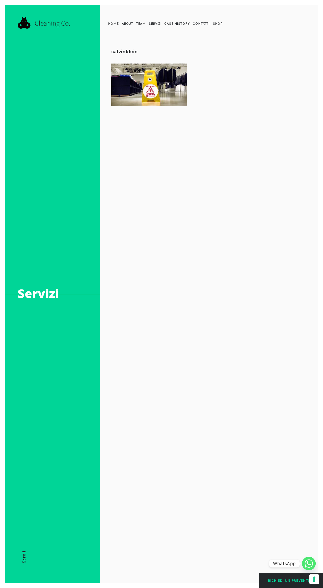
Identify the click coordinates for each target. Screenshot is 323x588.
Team (141, 23)
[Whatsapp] (309, 563)
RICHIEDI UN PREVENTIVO (291, 580)
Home (113, 23)
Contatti (201, 23)
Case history (177, 23)
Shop (218, 23)
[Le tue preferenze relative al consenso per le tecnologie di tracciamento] (314, 579)
